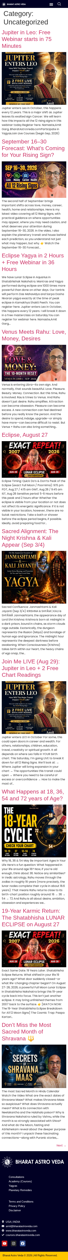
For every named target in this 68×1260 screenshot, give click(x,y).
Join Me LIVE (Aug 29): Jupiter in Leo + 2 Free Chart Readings (31, 668)
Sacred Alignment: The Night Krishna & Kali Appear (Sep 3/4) (30, 538)
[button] (51, 4)
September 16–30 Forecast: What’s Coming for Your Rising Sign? (33, 148)
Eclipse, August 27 (25, 435)
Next (61, 1145)
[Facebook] (22, 1243)
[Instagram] (13, 1243)
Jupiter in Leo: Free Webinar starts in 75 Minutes (27, 39)
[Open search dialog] (59, 4)
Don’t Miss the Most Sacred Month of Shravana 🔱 (26, 1032)
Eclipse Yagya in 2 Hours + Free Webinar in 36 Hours (33, 262)
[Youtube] (4, 1243)
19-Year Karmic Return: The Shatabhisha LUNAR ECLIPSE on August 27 (33, 918)
